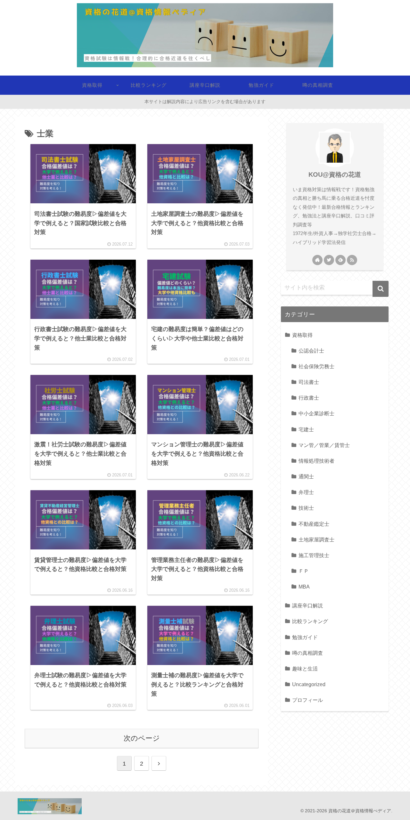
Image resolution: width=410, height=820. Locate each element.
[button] (381, 289)
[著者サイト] (317, 260)
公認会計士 (311, 350)
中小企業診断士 (316, 413)
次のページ (142, 738)
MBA (304, 586)
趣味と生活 (305, 668)
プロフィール (307, 700)
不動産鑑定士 (314, 524)
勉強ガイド (305, 637)
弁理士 (306, 492)
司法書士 (309, 382)
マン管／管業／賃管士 (324, 445)
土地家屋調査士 (316, 539)
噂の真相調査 (307, 653)
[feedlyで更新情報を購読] (340, 260)
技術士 (306, 508)
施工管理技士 (314, 555)
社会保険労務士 (316, 366)
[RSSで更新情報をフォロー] (352, 260)
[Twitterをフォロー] (329, 260)
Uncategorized (308, 684)
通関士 (306, 476)
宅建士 (306, 429)
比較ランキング (310, 621)
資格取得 (302, 335)
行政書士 (309, 398)
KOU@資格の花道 (334, 174)
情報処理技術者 (316, 461)
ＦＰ (304, 571)
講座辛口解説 (307, 605)
